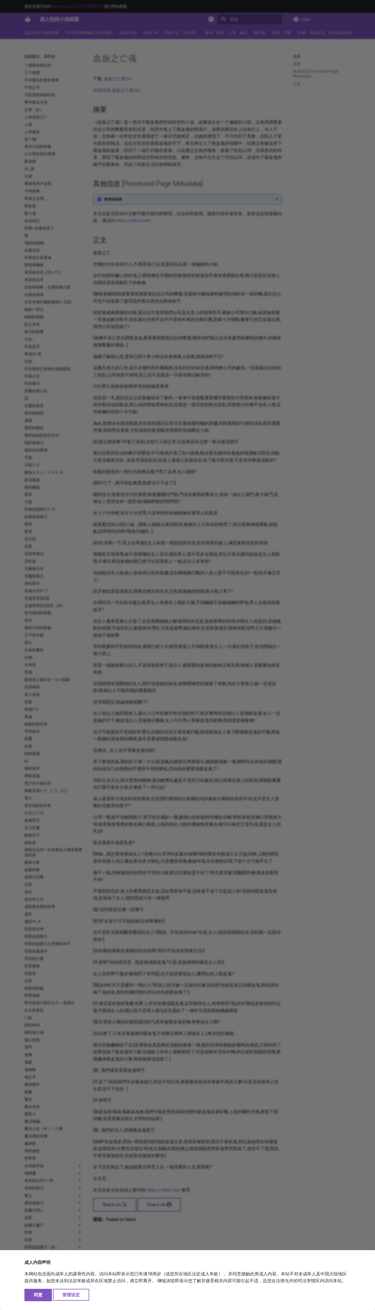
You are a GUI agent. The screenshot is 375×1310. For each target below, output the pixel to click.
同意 (38, 1294)
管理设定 (71, 1294)
